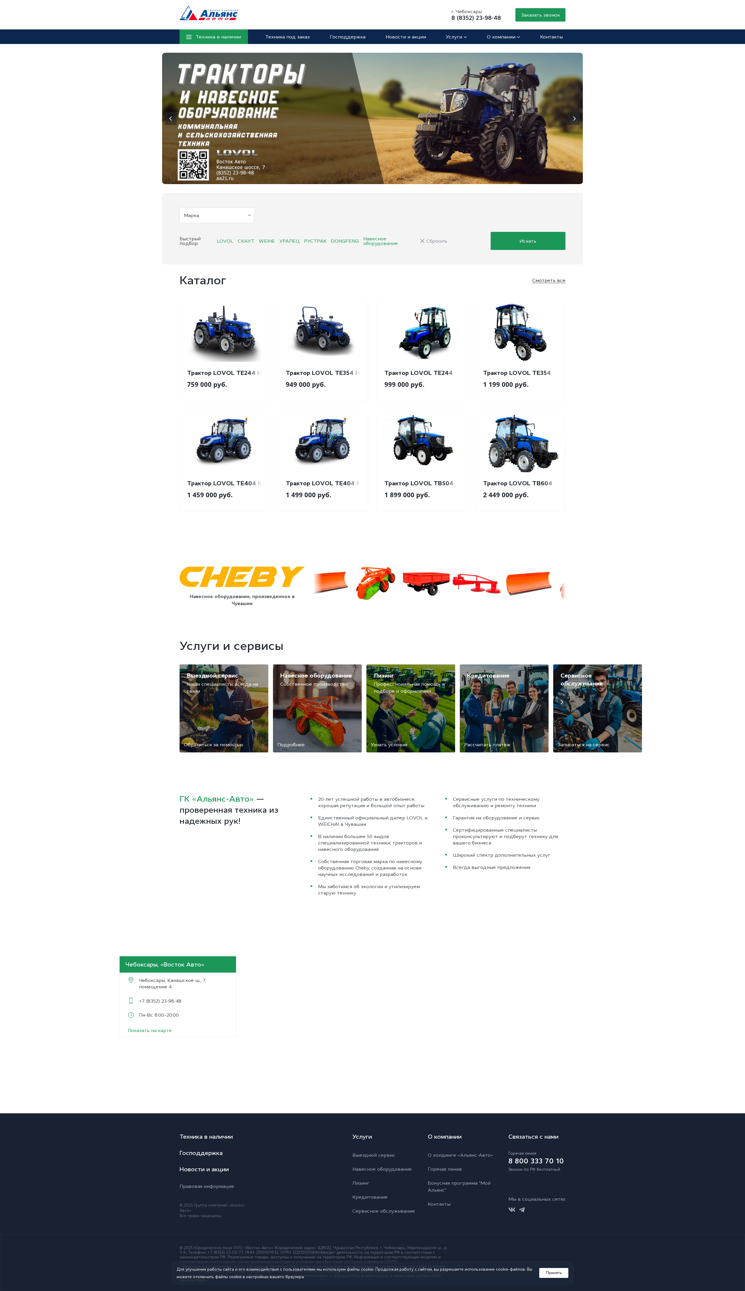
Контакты (551, 36)
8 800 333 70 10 (536, 1161)
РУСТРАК (315, 241)
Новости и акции (406, 36)
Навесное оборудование (380, 241)
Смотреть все (548, 280)
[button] (171, 118)
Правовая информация (207, 1186)
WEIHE (267, 241)
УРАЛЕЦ (289, 241)
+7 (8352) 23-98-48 (160, 1001)
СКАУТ (246, 241)
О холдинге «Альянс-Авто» (460, 1155)
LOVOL (225, 241)
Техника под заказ (287, 36)
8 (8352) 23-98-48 (476, 18)
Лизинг (360, 1183)
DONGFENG (345, 241)
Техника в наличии (206, 1137)
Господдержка (348, 36)
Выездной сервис (373, 1155)
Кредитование (370, 1197)
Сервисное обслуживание (383, 1211)
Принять (554, 1273)
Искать (527, 241)
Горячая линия (445, 1169)
